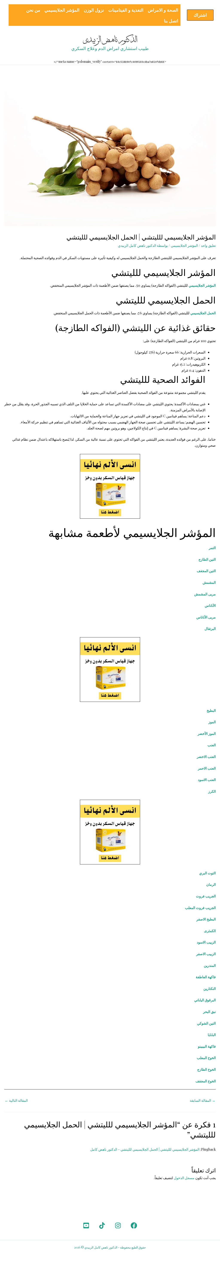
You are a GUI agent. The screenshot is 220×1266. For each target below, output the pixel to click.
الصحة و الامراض (163, 10)
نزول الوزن (94, 10)
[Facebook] (134, 1225)
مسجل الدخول (184, 1177)
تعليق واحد (208, 245)
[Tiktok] (102, 1225)
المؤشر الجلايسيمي (61, 10)
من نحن (33, 10)
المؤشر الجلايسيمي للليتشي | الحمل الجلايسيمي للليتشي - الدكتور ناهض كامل (144, 1149)
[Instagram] (118, 1225)
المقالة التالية (16, 1100)
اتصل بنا (171, 20)
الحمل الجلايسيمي (203, 313)
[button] (200, 15)
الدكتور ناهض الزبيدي (110, 39)
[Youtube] (86, 1225)
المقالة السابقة (202, 1100)
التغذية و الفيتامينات (126, 10)
